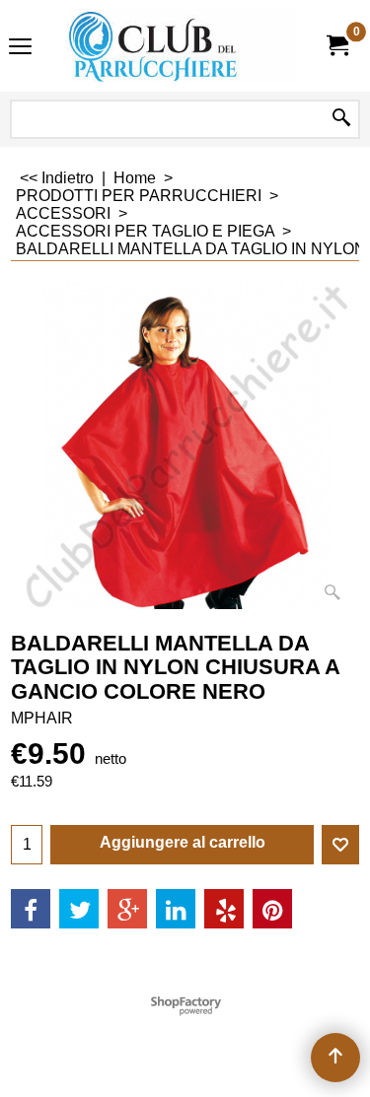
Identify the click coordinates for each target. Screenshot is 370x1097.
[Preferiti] (340, 844)
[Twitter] (79, 908)
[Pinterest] (272, 908)
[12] (181, 46)
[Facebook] (30, 908)
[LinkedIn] (175, 908)
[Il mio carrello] (336, 46)
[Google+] (127, 908)
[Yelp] (224, 908)
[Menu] (20, 47)
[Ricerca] (341, 119)
